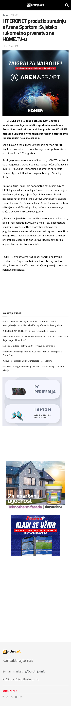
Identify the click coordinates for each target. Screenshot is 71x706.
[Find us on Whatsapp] (21, 697)
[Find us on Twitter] (11, 697)
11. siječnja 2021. (10, 46)
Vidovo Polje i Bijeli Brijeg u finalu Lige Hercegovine (27, 360)
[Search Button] (67, 5)
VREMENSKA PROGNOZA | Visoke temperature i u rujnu (29, 331)
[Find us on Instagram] (7, 697)
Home (5, 14)
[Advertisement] (35, 596)
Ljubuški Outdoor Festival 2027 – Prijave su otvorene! (28, 345)
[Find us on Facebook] (3, 697)
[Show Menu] (4, 5)
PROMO (14, 14)
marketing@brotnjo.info (29, 671)
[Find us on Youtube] (16, 697)
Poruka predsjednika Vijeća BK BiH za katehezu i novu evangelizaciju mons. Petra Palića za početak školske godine (32, 323)
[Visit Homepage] (35, 5)
